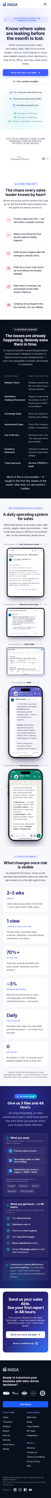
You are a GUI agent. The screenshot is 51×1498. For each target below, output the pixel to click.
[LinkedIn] (15, 1489)
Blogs (29, 1422)
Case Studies (33, 1426)
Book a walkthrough (25, 1343)
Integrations (32, 1435)
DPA (29, 1466)
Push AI (6, 1435)
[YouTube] (30, 1489)
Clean (5, 1417)
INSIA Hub (31, 1417)
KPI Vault (31, 1431)
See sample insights (25, 81)
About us (31, 1448)
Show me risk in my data (26, 72)
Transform (7, 1422)
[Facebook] (25, 1489)
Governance (8, 1444)
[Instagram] (20, 1489)
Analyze (6, 1426)
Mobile (6, 1449)
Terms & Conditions (36, 1457)
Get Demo (25, 1404)
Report (6, 1431)
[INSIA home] (10, 4)
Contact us (32, 1452)
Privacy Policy (33, 1461)
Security (6, 1440)
